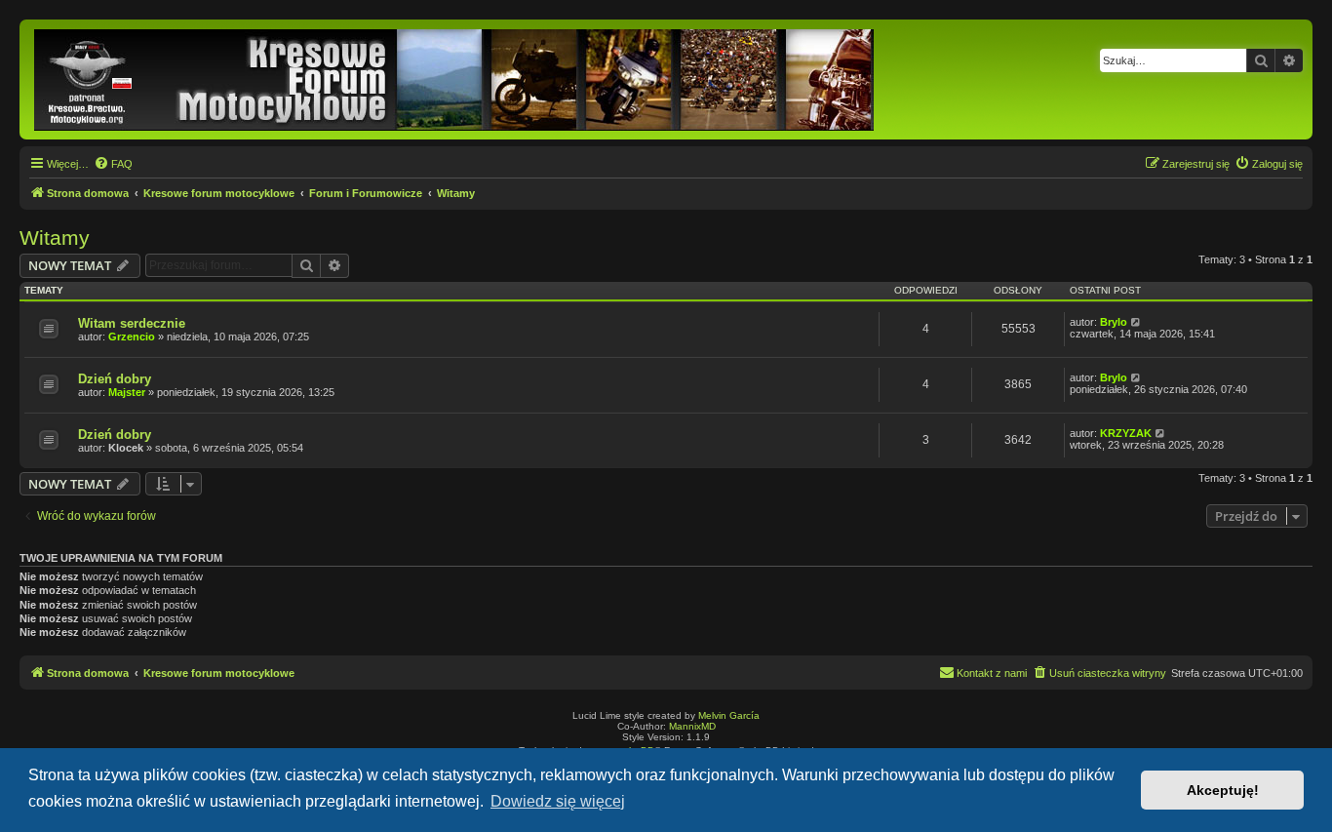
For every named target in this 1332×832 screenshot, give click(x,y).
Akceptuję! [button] (1223, 790)
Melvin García (729, 715)
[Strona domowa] (455, 79)
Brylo (1113, 322)
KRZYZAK (1126, 433)
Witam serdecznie (131, 323)
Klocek (125, 448)
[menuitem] (113, 164)
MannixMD (692, 726)
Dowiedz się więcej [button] (557, 801)
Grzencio (131, 336)
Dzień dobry (114, 379)
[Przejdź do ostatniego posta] (1136, 322)
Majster (126, 392)
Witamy (55, 237)
